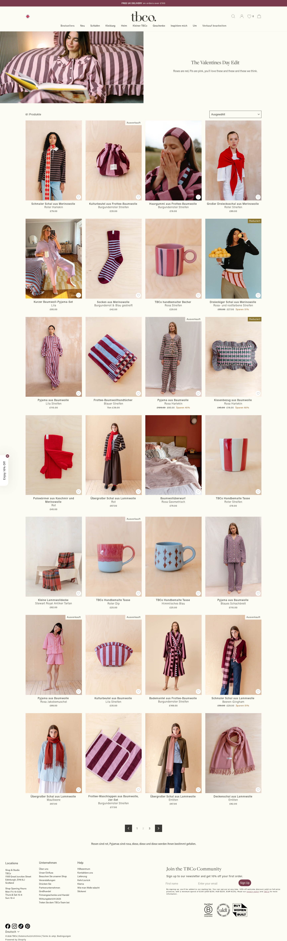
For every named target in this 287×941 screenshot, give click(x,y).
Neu (82, 25)
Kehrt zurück (83, 880)
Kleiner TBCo (140, 25)
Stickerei (81, 891)
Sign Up (244, 882)
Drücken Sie (45, 883)
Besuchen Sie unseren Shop (53, 876)
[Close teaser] (7, 456)
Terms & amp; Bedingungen (56, 936)
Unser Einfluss (46, 872)
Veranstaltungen (47, 880)
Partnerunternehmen (49, 887)
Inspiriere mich (179, 25)
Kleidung (110, 25)
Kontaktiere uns (85, 872)
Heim (124, 25)
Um (195, 25)
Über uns (43, 868)
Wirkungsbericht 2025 (50, 898)
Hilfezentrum (83, 868)
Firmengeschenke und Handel (54, 894)
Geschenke (159, 25)
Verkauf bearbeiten (214, 25)
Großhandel (45, 891)
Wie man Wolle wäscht (88, 887)
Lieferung (82, 876)
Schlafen (95, 25)
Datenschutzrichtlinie (30, 936)
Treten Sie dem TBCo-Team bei (54, 902)
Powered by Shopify (15, 939)
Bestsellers (68, 25)
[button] (4, 470)
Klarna (80, 883)
